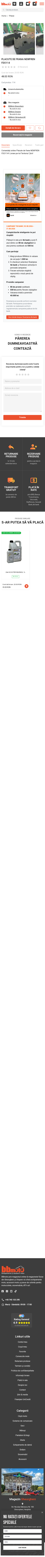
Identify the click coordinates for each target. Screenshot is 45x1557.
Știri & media (22, 1394)
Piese (11, 16)
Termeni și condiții (22, 1366)
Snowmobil (22, 1454)
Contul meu (22, 1342)
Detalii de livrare (13, 128)
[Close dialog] (42, 1512)
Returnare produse (22, 1361)
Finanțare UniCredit (22, 1399)
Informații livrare (22, 1375)
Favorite (22, 1351)
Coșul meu (22, 1347)
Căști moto (22, 1416)
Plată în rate (23, 1380)
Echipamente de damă (22, 1445)
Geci (22, 1426)
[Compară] (39, 128)
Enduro (22, 1450)
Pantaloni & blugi (22, 1435)
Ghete (22, 1440)
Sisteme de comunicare (22, 1421)
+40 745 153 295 (12, 1300)
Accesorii (23, 1459)
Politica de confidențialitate (22, 1371)
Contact (22, 1390)
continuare (22, 1548)
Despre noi (22, 1385)
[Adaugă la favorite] (30, 128)
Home (3, 16)
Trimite (22, 417)
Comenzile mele (22, 1356)
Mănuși (22, 1430)
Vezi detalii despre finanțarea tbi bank (22, 317)
